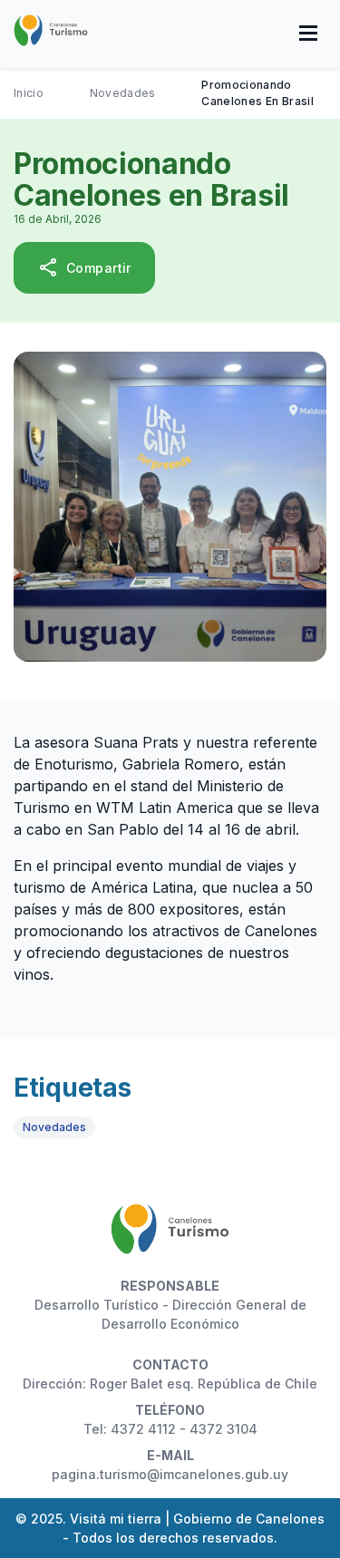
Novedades (123, 93)
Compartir (84, 267)
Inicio (29, 93)
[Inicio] (51, 32)
